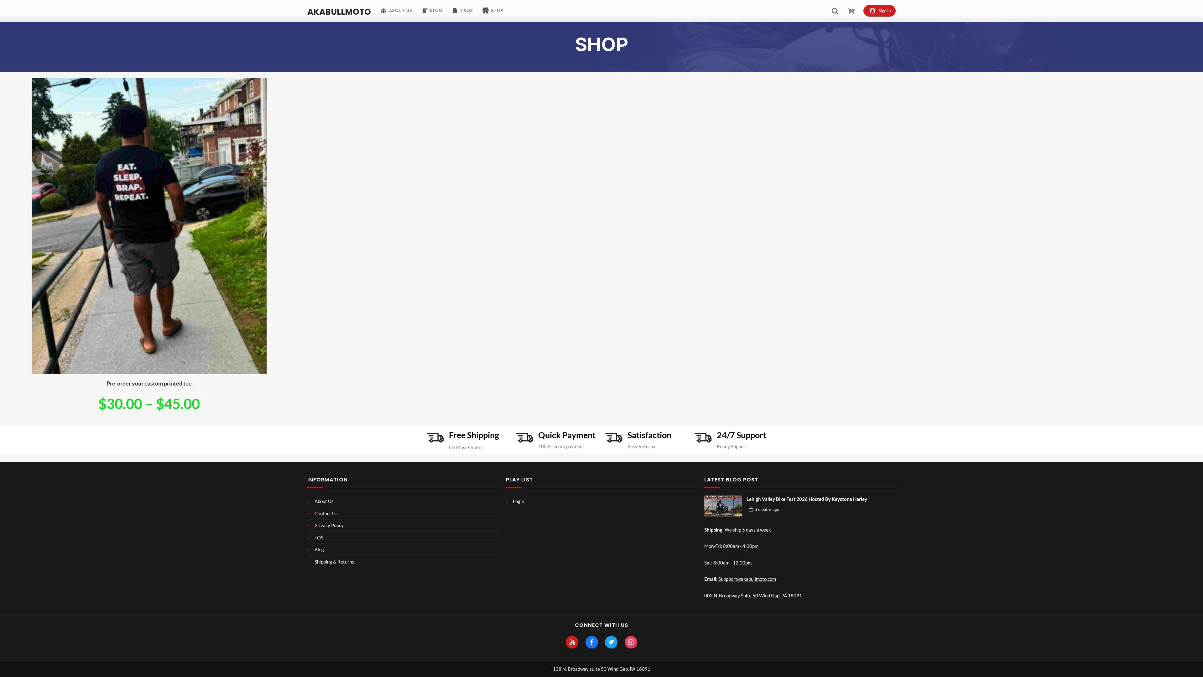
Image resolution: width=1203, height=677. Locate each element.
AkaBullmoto (339, 12)
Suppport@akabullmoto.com (747, 579)
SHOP (601, 44)
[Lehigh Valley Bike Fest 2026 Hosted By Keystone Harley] (723, 506)
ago (767, 509)
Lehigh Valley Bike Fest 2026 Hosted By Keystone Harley (807, 499)
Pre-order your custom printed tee (149, 383)
